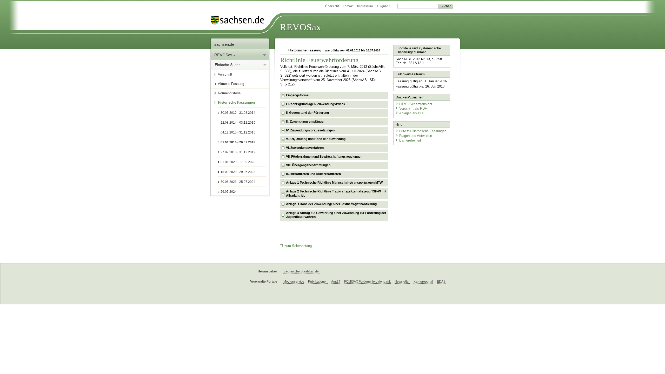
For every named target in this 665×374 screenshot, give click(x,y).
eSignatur (383, 6)
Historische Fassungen (236, 102)
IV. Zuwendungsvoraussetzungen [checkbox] (310, 130)
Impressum (365, 6)
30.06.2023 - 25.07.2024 (238, 182)
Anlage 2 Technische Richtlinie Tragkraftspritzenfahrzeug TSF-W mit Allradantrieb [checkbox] (336, 193)
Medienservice (293, 281)
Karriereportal (423, 281)
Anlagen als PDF (412, 113)
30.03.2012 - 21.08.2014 (238, 113)
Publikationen (318, 281)
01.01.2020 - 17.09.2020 (238, 162)
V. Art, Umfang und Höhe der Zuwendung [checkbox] (315, 139)
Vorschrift (225, 74)
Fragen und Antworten (415, 136)
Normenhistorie (229, 93)
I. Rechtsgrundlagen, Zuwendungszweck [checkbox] (315, 104)
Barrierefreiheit (410, 140)
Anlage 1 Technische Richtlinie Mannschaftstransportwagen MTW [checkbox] (334, 182)
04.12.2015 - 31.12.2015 (238, 132)
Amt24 (335, 281)
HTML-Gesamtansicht (415, 104)
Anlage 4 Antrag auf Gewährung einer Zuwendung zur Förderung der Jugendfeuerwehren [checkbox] (336, 215)
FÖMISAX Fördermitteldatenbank (367, 281)
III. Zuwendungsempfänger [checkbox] (305, 121)
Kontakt (348, 6)
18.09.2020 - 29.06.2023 (238, 172)
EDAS (441, 281)
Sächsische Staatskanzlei (301, 271)
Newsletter (402, 281)
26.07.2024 (229, 191)
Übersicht (332, 6)
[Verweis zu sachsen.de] (239, 20)
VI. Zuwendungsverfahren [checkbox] (305, 148)
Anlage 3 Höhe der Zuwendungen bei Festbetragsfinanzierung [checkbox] (331, 204)
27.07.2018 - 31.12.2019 (238, 152)
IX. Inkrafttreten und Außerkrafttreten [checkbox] (313, 174)
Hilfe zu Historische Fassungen (422, 131)
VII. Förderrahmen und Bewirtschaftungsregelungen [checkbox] (324, 156)
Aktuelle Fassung (231, 84)
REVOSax (300, 27)
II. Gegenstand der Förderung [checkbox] (307, 113)
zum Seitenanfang (298, 246)
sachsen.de (224, 44)
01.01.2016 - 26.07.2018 (238, 142)
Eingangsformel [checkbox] (297, 95)
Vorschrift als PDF (413, 108)
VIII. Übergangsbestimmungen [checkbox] (308, 165)
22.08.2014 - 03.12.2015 (238, 122)
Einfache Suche (228, 65)
